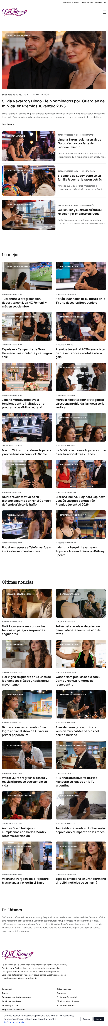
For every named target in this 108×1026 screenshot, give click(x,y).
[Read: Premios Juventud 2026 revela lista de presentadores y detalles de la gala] (81, 326)
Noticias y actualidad (16, 136)
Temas (5, 993)
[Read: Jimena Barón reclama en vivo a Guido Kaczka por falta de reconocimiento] (28, 146)
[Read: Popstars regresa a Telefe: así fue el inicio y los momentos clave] (27, 524)
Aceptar (99, 1019)
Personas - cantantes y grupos (16, 997)
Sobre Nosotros (100, 2)
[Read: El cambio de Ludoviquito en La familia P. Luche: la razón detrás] (28, 180)
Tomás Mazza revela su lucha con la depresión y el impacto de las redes (80, 830)
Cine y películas (87, 2)
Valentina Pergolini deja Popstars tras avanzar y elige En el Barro (25, 881)
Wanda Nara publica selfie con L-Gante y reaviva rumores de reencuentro (78, 680)
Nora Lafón (89, 135)
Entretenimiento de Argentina (20, 204)
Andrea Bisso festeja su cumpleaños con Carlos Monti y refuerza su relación (24, 832)
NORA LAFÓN (42, 94)
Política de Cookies (66, 1005)
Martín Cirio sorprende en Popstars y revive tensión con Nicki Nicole (26, 452)
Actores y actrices (10, 1005)
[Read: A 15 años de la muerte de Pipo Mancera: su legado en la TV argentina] (81, 755)
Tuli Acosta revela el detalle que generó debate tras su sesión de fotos (78, 630)
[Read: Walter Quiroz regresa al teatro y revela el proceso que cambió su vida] (27, 755)
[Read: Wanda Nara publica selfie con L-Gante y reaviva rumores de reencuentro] (81, 654)
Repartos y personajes (71, 2)
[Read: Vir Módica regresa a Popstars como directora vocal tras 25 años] (81, 427)
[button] (104, 12)
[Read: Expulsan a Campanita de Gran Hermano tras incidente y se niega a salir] (27, 326)
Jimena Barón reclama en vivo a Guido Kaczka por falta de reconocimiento (80, 143)
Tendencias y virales (15, 515)
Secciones (7, 989)
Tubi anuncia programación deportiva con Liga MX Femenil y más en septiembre (24, 302)
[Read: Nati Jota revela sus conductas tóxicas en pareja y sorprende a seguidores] (27, 603)
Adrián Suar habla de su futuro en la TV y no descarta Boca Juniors (80, 301)
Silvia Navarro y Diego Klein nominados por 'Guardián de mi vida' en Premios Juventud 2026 (53, 103)
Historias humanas (15, 644)
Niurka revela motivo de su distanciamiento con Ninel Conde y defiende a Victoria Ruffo (26, 500)
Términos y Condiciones (68, 1001)
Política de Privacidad (67, 997)
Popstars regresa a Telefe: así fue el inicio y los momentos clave (26, 549)
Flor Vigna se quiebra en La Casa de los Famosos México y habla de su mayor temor (26, 680)
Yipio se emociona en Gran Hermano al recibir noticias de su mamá (81, 881)
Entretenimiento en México (18, 35)
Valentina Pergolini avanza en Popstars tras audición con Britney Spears (80, 551)
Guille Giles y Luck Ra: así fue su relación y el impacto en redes (80, 212)
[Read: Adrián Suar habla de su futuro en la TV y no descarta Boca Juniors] (81, 276)
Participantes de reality (13, 1001)
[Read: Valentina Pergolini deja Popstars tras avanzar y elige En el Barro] (27, 856)
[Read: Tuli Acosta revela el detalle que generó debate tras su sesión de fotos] (81, 603)
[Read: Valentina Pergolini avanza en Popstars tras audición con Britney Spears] (81, 524)
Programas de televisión (13, 1009)
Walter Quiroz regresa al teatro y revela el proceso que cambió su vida (24, 781)
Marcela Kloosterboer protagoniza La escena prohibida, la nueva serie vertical (80, 403)
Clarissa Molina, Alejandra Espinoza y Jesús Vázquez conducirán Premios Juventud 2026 (80, 500)
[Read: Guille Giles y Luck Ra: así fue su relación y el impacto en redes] (28, 215)
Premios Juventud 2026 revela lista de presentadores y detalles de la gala (80, 353)
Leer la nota (8, 124)
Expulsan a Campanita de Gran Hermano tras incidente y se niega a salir (27, 353)
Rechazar (86, 1019)
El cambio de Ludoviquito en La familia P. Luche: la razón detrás (80, 177)
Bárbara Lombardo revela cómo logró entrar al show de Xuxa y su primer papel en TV (25, 731)
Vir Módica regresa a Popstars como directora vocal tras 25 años (81, 452)
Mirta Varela (90, 171)
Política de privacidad (14, 1022)
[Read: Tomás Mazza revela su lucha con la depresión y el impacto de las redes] (81, 805)
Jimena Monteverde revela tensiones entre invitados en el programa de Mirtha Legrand (23, 403)
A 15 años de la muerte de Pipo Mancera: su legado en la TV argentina (76, 781)
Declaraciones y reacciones (19, 367)
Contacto (61, 993)
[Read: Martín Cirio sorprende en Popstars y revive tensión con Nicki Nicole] (27, 427)
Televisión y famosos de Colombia (21, 317)
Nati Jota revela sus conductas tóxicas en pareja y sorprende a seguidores (24, 630)
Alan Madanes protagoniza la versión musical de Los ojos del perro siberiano (77, 731)
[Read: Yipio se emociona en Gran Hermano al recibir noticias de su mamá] (81, 856)
